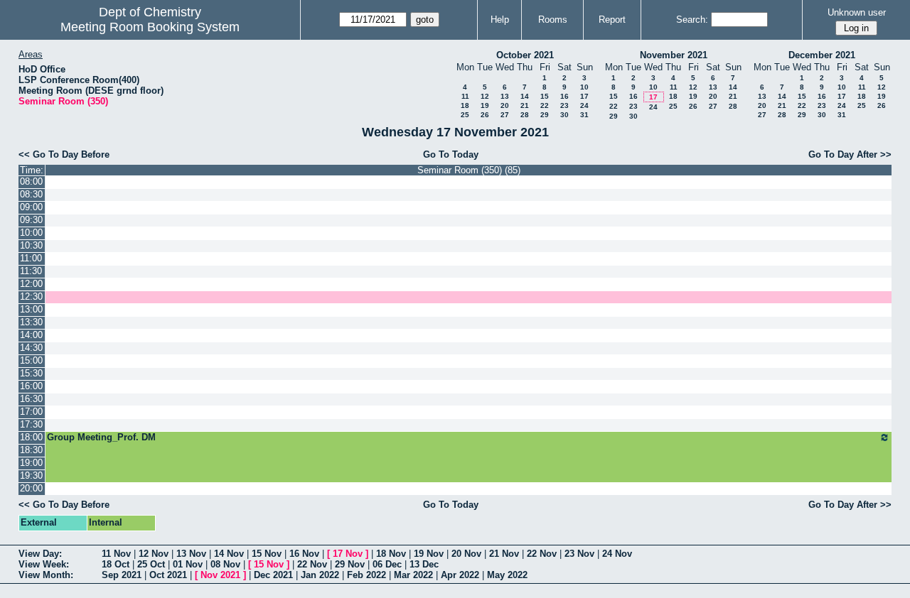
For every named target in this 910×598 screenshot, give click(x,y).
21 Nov (504, 553)
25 (465, 115)
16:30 (31, 398)
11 (465, 96)
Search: (692, 19)
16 (564, 96)
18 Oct (115, 564)
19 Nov (429, 553)
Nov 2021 (220, 575)
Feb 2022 (366, 575)
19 (485, 105)
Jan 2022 (320, 575)
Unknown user (857, 12)
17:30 (31, 424)
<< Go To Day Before (63, 154)
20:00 (31, 488)
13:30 (31, 322)
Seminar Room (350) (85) (468, 170)
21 (524, 105)
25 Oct (151, 564)
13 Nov (191, 553)
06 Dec (387, 564)
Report (612, 19)
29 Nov (350, 564)
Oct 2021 (168, 575)
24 (584, 105)
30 (564, 115)
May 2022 (507, 575)
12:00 (31, 283)
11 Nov (116, 553)
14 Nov (229, 553)
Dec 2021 (273, 575)
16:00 (31, 386)
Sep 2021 (121, 575)
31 (584, 115)
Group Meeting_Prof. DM (101, 437)
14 (524, 96)
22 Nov (542, 553)
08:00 (31, 181)
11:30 (31, 271)
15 (544, 96)
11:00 (31, 258)
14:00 (31, 335)
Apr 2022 (460, 575)
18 (465, 105)
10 (584, 87)
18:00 (31, 437)
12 (485, 96)
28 (524, 115)
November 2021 (673, 55)
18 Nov (391, 553)
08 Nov (225, 564)
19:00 (31, 462)
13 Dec (424, 564)
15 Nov (267, 553)
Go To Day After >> (850, 154)
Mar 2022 (413, 575)
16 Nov (304, 553)
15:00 (31, 360)
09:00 (31, 207)
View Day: (40, 553)
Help (500, 19)
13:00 (31, 309)
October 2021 (525, 55)
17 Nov (348, 553)
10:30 (31, 245)
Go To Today (450, 154)
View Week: (43, 564)
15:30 (31, 373)
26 (485, 115)
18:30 (31, 450)
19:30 (31, 475)
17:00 (31, 411)
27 (504, 115)
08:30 (31, 194)
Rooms (552, 19)
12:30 (31, 296)
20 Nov (466, 553)
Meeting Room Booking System (150, 27)
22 (544, 105)
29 (544, 115)
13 (504, 96)
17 (584, 96)
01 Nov (188, 564)
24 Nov (617, 553)
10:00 (31, 232)
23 (564, 105)
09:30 (31, 219)
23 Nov (579, 553)
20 (504, 105)
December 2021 (821, 55)
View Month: (45, 575)
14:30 (31, 347)
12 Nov (153, 553)
